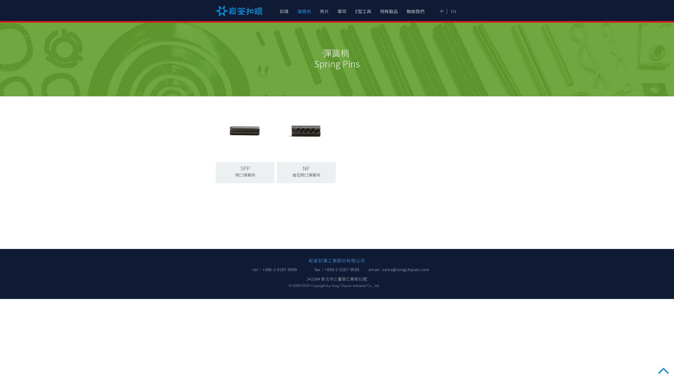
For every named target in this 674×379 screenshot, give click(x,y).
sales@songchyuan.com (406, 270)
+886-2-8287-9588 (342, 270)
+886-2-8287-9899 (279, 270)
